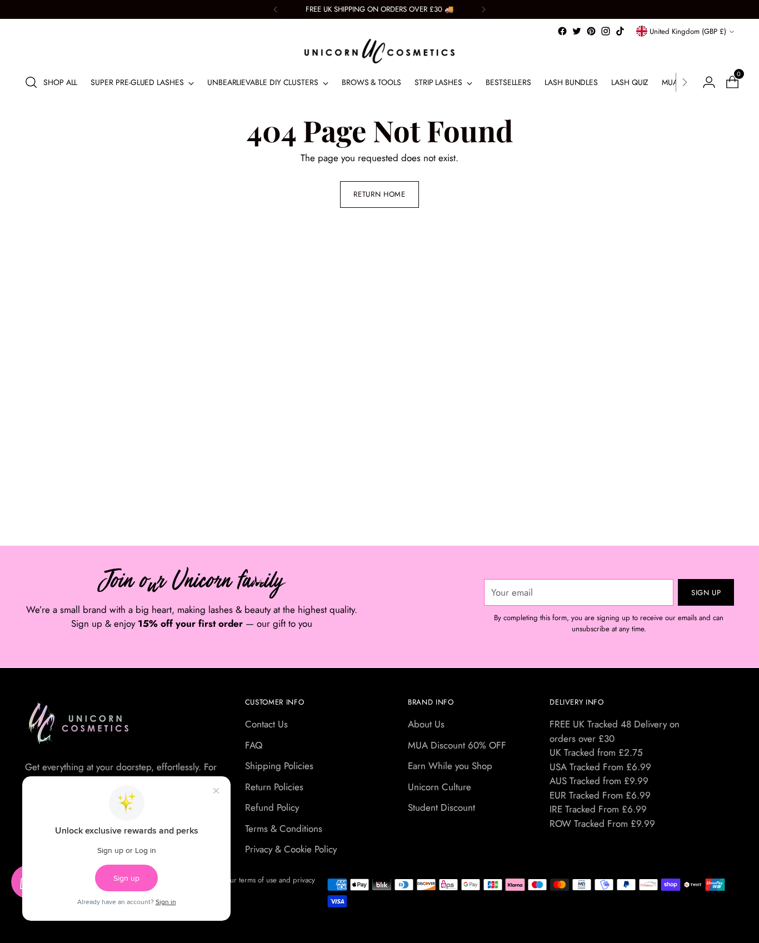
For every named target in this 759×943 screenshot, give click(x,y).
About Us (426, 724)
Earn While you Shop (450, 765)
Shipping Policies (279, 765)
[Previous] (275, 9)
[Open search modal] (31, 82)
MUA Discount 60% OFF (457, 745)
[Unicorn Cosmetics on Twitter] (577, 31)
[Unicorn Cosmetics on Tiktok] (620, 31)
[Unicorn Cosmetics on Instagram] (606, 31)
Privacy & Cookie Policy (291, 849)
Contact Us (266, 724)
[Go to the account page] (704, 82)
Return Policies (274, 787)
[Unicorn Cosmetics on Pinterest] (591, 31)
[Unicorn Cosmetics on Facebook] (562, 31)
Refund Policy (272, 807)
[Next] (483, 9)
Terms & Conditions (283, 828)
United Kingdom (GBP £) (688, 31)
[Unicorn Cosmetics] (379, 51)
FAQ (253, 745)
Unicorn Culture (439, 787)
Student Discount (441, 807)
